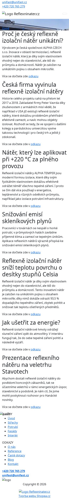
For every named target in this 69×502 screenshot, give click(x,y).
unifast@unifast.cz (14, 2)
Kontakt (13, 464)
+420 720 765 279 (13, 6)
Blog (11, 460)
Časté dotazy (16, 455)
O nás (12, 447)
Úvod (5, 28)
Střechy (13, 423)
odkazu (33, 76)
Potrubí (13, 427)
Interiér (13, 435)
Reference (14, 451)
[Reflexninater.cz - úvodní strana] (20, 13)
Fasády (12, 431)
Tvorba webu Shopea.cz (34, 496)
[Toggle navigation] (64, 14)
